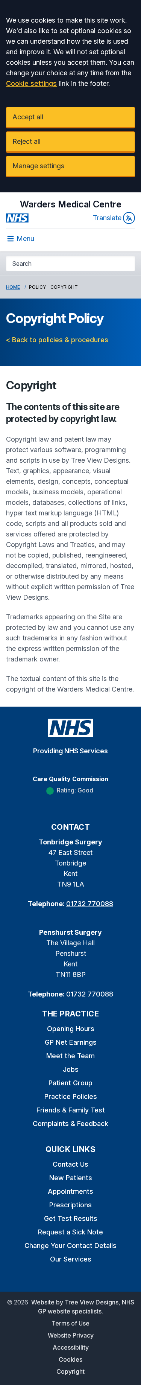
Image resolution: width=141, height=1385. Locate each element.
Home (13, 287)
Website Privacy (71, 1335)
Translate (107, 218)
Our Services (70, 1259)
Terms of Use (70, 1323)
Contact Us (70, 1164)
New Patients (70, 1178)
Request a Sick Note (70, 1232)
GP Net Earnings (71, 1042)
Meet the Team (70, 1056)
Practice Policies (70, 1096)
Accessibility (71, 1347)
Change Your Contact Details (70, 1245)
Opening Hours (70, 1029)
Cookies (70, 1359)
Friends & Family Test (70, 1110)
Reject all (26, 141)
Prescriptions (70, 1205)
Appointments (70, 1191)
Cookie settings (31, 83)
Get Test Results (70, 1218)
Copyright (70, 1371)
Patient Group (70, 1083)
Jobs (71, 1069)
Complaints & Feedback (70, 1124)
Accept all (27, 117)
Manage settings (38, 166)
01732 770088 (89, 904)
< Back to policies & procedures (57, 340)
